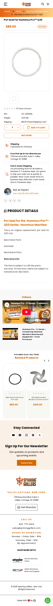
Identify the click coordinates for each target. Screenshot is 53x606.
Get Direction (28, 507)
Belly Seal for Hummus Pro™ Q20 (14, 398)
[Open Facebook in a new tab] (20, 435)
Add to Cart (14, 413)
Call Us (27, 193)
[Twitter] (10, 200)
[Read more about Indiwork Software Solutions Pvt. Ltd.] (34, 600)
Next (48, 360)
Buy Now (26, 135)
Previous (44, 360)
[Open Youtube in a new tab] (13, 435)
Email (35, 193)
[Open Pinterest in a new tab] (33, 435)
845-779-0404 (26, 524)
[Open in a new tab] (39, 435)
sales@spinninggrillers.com (26, 528)
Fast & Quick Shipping (21, 166)
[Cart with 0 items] (48, 4)
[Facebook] (5, 200)
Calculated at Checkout (21, 146)
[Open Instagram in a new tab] (26, 435)
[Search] (42, 4)
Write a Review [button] (25, 108)
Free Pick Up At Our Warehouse (25, 153)
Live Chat (17, 193)
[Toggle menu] (4, 4)
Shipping (14, 144)
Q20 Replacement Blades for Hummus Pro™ (38, 398)
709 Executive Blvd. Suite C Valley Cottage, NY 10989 (25, 157)
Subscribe (26, 462)
